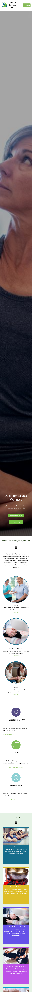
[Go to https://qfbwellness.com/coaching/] (16, 925)
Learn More (16, 612)
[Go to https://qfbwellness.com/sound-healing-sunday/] (16, 885)
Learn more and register (9, 734)
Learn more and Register (16, 767)
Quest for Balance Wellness (13, 5)
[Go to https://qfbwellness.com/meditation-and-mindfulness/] (16, 965)
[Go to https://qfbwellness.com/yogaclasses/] (16, 845)
